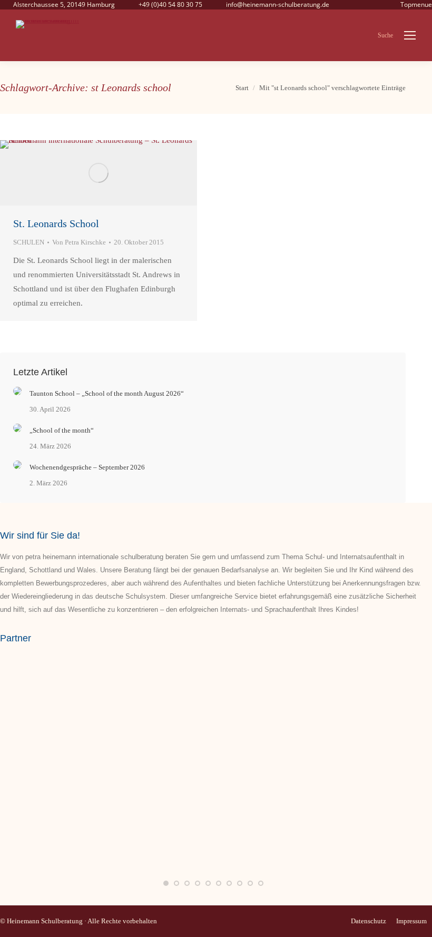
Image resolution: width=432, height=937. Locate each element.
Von (79, 242)
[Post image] (17, 391)
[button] (166, 883)
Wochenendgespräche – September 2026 (87, 467)
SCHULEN (28, 242)
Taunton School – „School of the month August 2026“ (107, 393)
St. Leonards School (56, 223)
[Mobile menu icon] (410, 35)
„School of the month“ (62, 430)
